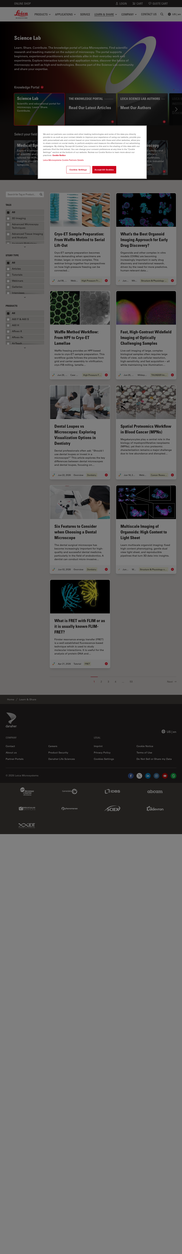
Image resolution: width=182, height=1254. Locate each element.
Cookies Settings (78, 169)
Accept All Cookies (104, 169)
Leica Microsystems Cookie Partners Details (63, 160)
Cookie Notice (59, 155)
